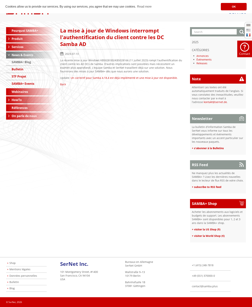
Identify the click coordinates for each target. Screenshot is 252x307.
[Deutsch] (248, 25)
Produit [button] (17, 39)
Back (63, 84)
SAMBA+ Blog (21, 62)
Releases (201, 63)
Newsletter (202, 118)
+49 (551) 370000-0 (203, 275)
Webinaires (20, 92)
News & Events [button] (22, 55)
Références (20, 108)
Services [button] (17, 47)
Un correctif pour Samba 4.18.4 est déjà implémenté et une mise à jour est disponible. (124, 78)
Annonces (202, 56)
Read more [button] (144, 6)
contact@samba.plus (205, 286)
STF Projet (19, 76)
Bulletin (17, 69)
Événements (204, 59)
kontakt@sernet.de (215, 102)
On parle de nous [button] (24, 116)
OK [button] (234, 6)
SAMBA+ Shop (204, 203)
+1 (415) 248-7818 (202, 265)
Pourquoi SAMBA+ (25, 31)
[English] (248, 30)
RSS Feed (200, 164)
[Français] (248, 34)
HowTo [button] (17, 100)
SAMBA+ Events (23, 84)
